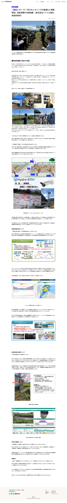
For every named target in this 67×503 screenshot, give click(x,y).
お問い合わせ (64, 1)
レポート (48, 1)
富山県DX (6, 1)
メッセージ (37, 1)
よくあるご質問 (57, 1)
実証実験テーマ (42, 1)
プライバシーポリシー (54, 493)
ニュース (52, 490)
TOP (46, 490)
